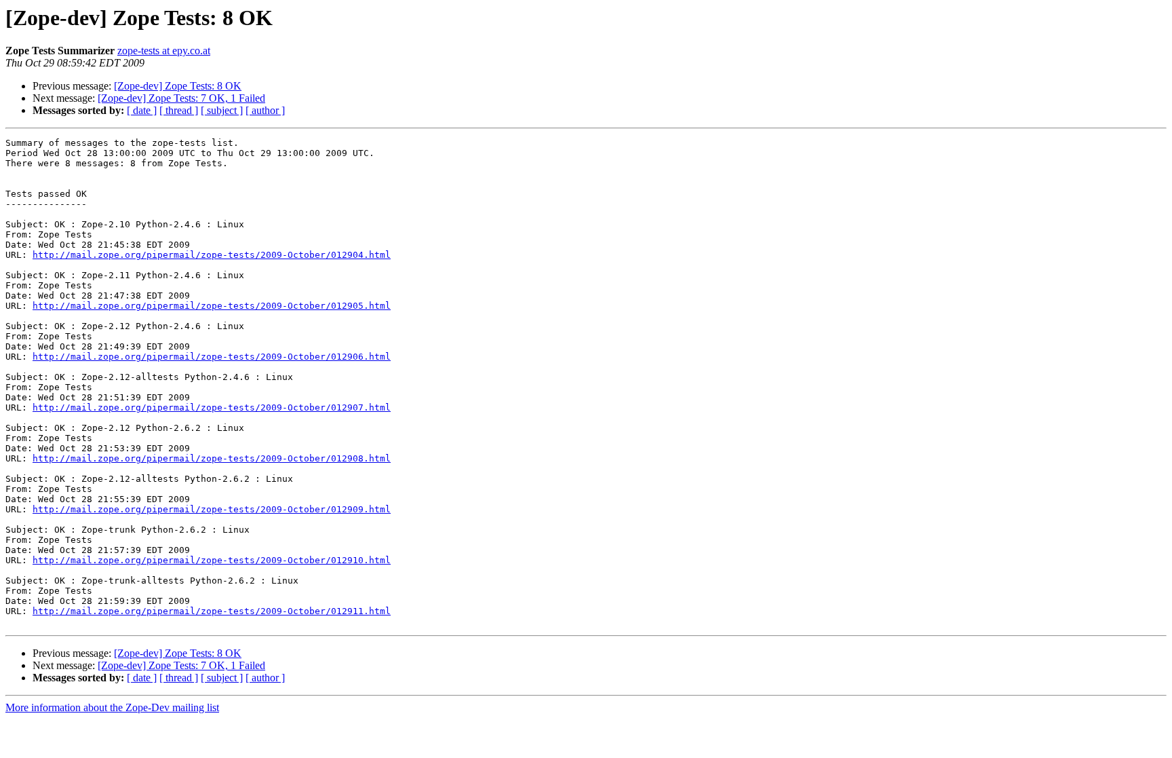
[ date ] (142, 110)
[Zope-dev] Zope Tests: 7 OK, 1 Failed (181, 98)
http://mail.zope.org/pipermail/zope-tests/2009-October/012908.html (212, 458)
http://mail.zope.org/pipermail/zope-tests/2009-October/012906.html (212, 357)
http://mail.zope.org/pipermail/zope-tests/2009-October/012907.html (212, 407)
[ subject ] (222, 110)
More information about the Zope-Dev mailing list (112, 707)
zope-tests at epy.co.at (163, 50)
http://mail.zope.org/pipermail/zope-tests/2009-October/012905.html (212, 306)
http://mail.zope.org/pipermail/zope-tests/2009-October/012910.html (212, 560)
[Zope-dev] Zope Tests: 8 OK (177, 86)
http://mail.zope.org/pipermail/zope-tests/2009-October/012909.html (212, 509)
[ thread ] (178, 110)
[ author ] (265, 110)
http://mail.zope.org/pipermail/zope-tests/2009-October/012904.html (212, 255)
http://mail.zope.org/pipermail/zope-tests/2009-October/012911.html (212, 611)
